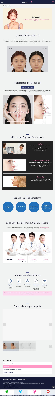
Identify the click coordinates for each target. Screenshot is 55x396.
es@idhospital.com (12, 385)
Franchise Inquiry (22, 379)
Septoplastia (6, 366)
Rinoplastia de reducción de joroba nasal (12, 363)
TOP (53, 387)
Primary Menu (53, 2)
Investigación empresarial (9, 379)
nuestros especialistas (44, 227)
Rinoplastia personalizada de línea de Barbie (12, 369)
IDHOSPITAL (27, 2)
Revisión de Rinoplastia (8, 372)
